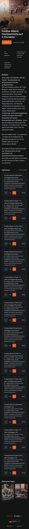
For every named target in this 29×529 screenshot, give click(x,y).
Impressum (19, 526)
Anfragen (7, 42)
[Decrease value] (6, 193)
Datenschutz (10, 526)
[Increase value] (14, 193)
